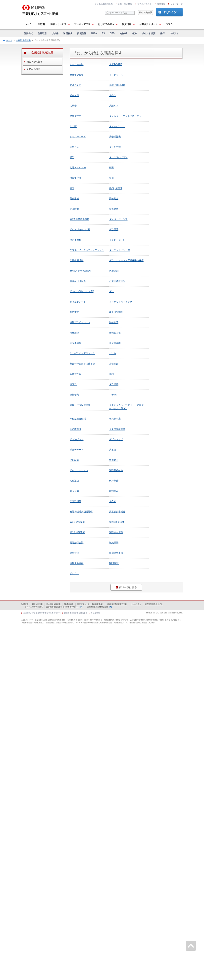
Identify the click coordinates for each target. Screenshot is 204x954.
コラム (169, 24)
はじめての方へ (106, 24)
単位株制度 (75, 429)
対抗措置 (74, 312)
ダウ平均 (113, 384)
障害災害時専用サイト (154, 604)
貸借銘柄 (113, 209)
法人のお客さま (145, 4)
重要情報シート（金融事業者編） (90, 604)
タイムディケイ (78, 136)
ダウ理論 (113, 229)
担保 (111, 178)
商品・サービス (58, 24)
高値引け (113, 364)
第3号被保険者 (77, 522)
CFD (112, 33)
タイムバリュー (117, 126)
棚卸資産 (113, 491)
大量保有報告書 (117, 429)
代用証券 (74, 460)
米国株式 (67, 33)
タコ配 (73, 126)
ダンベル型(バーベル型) (82, 291)
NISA (94, 33)
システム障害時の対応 (34, 607)
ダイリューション (79, 470)
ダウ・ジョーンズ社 (80, 229)
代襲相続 (74, 333)
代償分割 (113, 271)
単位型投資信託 (78, 418)
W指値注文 (75, 116)
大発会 (112, 95)
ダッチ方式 (115, 147)
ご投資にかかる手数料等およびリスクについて (42, 613)
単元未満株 (75, 343)
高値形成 (74, 198)
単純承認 (113, 322)
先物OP (124, 33)
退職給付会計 (76, 542)
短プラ (73, 384)
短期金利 (74, 394)
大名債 (112, 449)
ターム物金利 (76, 64)
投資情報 (126, 24)
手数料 (41, 24)
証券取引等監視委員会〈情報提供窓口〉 (62, 607)
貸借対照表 (115, 136)
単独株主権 (115, 333)
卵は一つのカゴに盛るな (82, 364)
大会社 (112, 501)
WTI (72, 157)
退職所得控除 (116, 470)
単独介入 (74, 147)
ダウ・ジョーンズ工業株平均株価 (126, 260)
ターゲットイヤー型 (119, 250)
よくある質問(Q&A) (104, 4)
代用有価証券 (76, 260)
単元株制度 (115, 418)
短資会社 (74, 553)
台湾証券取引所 (117, 281)
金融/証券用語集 (23, 40)
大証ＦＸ (113, 105)
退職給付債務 (116, 532)
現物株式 (28, 33)
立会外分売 (75, 85)
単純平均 (113, 542)
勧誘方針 (25, 604)
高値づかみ (75, 374)
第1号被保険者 (77, 532)
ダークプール (116, 75)
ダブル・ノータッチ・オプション (87, 250)
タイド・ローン (117, 240)
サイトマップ (176, 4)
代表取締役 (75, 501)
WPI (111, 167)
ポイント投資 (148, 33)
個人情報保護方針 (53, 604)
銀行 (162, 33)
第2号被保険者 (116, 522)
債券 (134, 33)
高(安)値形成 (115, 188)
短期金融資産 (76, 563)
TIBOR (113, 394)
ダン (111, 291)
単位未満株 (115, 343)
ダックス (74, 573)
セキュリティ (136, 604)
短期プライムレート (80, 322)
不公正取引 (95, 613)
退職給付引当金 (78, 281)
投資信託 (81, 33)
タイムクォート (78, 302)
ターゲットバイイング (120, 302)
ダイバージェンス (118, 219)
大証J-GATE (115, 64)
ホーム (28, 24)
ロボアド (174, 33)
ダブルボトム (76, 439)
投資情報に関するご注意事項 (75, 613)
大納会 (73, 105)
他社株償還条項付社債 (81, 511)
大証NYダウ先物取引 (80, 271)
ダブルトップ (116, 439)
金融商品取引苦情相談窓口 (97, 607)
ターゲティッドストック (82, 353)
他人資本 (74, 491)
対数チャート (76, 449)
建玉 (72, 188)
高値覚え (113, 198)
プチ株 (55, 33)
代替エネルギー (78, 167)
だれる (112, 353)
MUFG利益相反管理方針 (117, 604)
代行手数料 (75, 240)
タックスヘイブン (118, 157)
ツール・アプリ (82, 24)
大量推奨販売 (76, 75)
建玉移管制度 (116, 312)
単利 (111, 374)
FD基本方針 (69, 604)
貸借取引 (113, 460)
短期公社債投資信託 (80, 405)
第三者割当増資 (117, 511)
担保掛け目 (75, 178)
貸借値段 (74, 95)
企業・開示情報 (125, 4)
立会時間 (74, 209)
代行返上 (74, 480)
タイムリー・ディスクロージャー (126, 116)
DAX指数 (114, 563)
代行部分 (113, 480)
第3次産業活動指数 (79, 219)
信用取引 (42, 33)
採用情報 (161, 4)
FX (103, 33)
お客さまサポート (148, 24)
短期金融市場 (116, 553)
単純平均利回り (117, 85)
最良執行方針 (37, 604)
